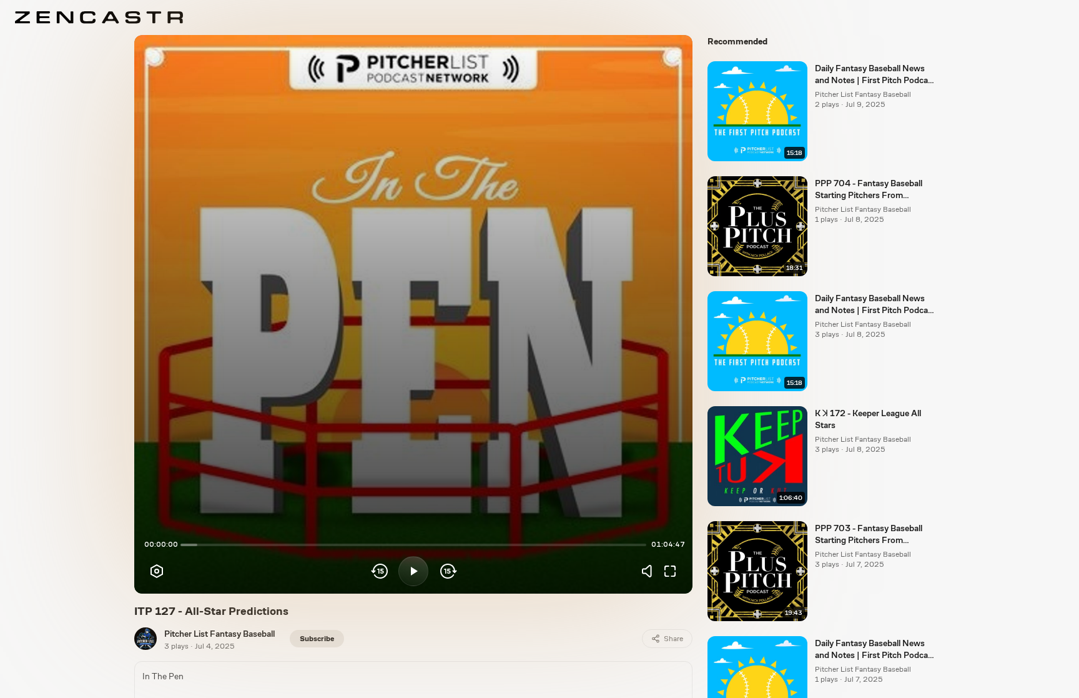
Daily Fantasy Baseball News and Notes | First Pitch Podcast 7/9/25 (875, 75)
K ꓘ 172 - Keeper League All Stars (868, 419)
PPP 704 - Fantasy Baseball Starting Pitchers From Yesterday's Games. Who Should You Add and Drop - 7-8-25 (872, 190)
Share (673, 638)
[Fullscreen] (670, 571)
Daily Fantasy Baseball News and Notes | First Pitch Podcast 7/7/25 (875, 650)
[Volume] (650, 571)
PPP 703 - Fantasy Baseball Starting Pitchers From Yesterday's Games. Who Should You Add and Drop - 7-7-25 (872, 535)
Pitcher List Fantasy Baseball (219, 634)
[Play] (413, 571)
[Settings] (157, 571)
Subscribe (317, 638)
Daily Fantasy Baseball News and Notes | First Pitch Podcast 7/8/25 (875, 305)
